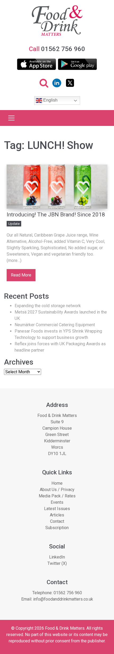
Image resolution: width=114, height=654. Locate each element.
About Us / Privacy (57, 489)
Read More (21, 275)
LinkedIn (57, 557)
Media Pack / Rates (57, 495)
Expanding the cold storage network (48, 305)
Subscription (57, 527)
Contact (57, 521)
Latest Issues (57, 508)
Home (57, 483)
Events (57, 502)
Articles (57, 514)
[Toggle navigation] (11, 118)
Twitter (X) (57, 563)
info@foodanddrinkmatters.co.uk (63, 599)
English (50, 100)
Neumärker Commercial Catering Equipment (55, 324)
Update (14, 224)
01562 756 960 (68, 592)
